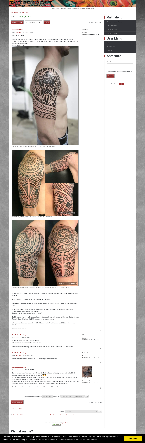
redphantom (19, 370)
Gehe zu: (61, 411)
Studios (58, 9)
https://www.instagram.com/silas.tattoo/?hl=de (26, 343)
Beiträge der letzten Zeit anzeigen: (33, 396)
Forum (69, 9)
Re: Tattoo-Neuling (19, 335)
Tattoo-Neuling (17, 29)
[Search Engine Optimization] (56, 425)
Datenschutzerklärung (87, 9)
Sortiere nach (57, 396)
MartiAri (22, 17)
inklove (18, 338)
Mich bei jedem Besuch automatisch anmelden (120, 71)
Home (53, 9)
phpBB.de (65, 423)
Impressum (75, 9)
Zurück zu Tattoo (17, 408)
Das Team (53, 415)
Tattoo (22, 12)
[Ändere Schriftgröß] (123, 85)
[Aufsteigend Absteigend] (81, 396)
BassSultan (28, 17)
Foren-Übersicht (15, 12)
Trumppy (18, 32)
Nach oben (100, 330)
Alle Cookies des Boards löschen (68, 415)
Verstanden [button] (133, 438)
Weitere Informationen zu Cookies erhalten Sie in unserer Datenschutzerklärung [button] (69, 440)
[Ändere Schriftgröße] (120, 85)
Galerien (63, 9)
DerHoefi (18, 356)
